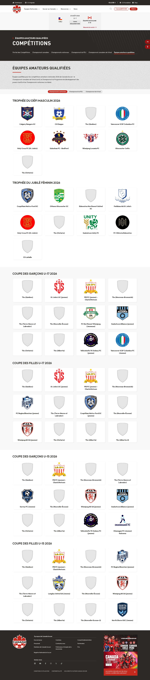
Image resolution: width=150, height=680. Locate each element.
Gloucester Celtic (122, 148)
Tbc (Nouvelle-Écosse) (59, 324)
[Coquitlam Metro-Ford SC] (27, 196)
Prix (78, 647)
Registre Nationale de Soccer (42, 652)
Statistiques (18, 2)
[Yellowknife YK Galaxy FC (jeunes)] (90, 340)
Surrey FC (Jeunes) (27, 507)
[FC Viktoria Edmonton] (122, 222)
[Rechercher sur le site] (111, 8)
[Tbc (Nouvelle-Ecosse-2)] (90, 610)
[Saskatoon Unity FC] (90, 222)
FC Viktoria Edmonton (123, 233)
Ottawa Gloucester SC (59, 206)
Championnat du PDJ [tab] (76, 91)
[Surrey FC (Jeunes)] (27, 496)
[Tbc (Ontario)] (27, 162)
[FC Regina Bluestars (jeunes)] (27, 403)
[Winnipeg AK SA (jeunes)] (27, 429)
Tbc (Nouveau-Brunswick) (122, 297)
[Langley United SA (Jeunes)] (59, 583)
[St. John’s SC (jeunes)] (59, 287)
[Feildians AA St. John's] (122, 196)
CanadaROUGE (121, 9)
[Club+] (112, 3)
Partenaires (80, 643)
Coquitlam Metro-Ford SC (27, 206)
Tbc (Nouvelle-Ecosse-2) (91, 620)
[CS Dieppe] (59, 113)
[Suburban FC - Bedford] (59, 138)
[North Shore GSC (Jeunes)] (122, 610)
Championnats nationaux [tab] (57, 91)
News (75, 9)
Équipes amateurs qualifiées (124, 52)
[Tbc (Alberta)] (59, 340)
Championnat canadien (40, 52)
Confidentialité (57, 671)
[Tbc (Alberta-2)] (122, 429)
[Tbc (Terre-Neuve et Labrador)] (27, 313)
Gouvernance (38, 640)
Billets (133, 9)
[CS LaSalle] (27, 246)
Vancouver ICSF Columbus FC (122, 124)
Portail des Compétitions (21, 52)
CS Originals (31, 2)
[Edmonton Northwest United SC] (90, 196)
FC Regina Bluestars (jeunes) (27, 413)
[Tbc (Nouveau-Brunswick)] (122, 287)
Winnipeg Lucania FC (90, 148)
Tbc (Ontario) (27, 173)
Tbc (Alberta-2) (122, 440)
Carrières (58, 640)
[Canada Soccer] (16, 9)
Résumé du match (89, 27)
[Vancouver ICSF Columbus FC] (122, 113)
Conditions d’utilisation (41, 671)
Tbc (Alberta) (59, 351)
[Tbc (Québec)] (90, 113)
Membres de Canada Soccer (42, 647)
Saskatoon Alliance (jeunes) (122, 324)
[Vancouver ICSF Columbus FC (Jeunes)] (122, 340)
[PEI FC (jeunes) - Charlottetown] (90, 287)
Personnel (37, 643)
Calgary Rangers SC (27, 124)
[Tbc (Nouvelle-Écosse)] (59, 313)
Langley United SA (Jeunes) (59, 594)
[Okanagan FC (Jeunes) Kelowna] (122, 520)
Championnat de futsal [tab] (93, 91)
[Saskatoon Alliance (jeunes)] (122, 313)
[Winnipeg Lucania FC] (90, 138)
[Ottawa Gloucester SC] (59, 196)
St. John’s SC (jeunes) (59, 297)
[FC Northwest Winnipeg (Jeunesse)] (90, 313)
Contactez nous (60, 643)
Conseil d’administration (84, 640)
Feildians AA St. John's (122, 206)
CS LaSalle (27, 257)
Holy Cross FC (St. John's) (27, 148)
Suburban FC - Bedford (59, 148)
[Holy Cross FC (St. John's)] (27, 138)
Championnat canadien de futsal (100, 52)
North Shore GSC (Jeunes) (122, 620)
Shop (136, 2)
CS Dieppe (59, 124)
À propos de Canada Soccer (43, 636)
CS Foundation (126, 2)
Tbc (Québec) (90, 124)
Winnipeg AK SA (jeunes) (27, 440)
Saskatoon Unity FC (91, 233)
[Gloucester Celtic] (122, 138)
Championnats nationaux (60, 52)
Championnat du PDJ (78, 52)
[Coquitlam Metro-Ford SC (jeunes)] (90, 403)
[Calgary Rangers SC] (27, 113)
